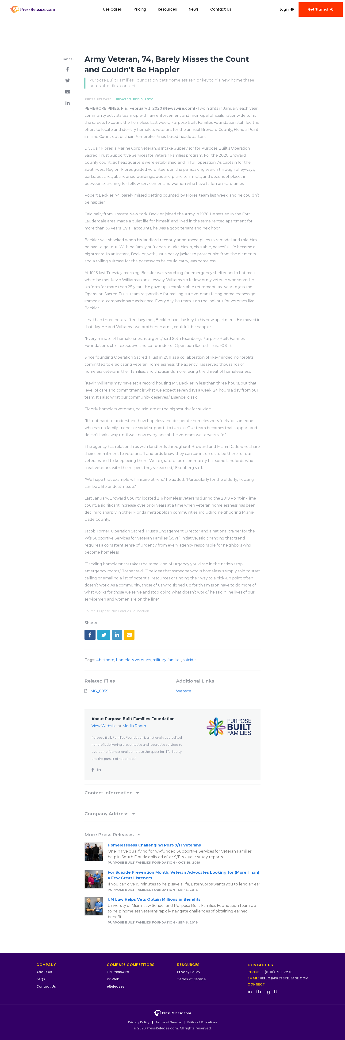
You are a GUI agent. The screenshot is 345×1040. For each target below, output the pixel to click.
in (250, 991)
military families (167, 660)
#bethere (105, 660)
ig (267, 991)
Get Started (318, 9)
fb (258, 991)
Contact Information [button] (109, 793)
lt (275, 991)
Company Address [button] (107, 813)
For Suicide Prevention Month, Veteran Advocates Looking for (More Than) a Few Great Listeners (183, 875)
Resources (167, 9)
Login (284, 9)
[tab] (172, 793)
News (194, 9)
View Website (104, 726)
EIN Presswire (118, 972)
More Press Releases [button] (109, 834)
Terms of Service (191, 979)
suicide (189, 660)
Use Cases (112, 9)
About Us (44, 972)
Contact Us (220, 9)
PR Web (113, 979)
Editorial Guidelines (202, 1022)
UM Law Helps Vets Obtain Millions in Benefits (154, 899)
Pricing (140, 9)
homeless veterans (133, 660)
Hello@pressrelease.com (284, 978)
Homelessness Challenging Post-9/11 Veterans (154, 845)
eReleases (115, 986)
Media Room (134, 726)
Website (183, 691)
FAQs (40, 979)
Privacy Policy (188, 972)
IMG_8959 (98, 691)
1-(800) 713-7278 (277, 972)
